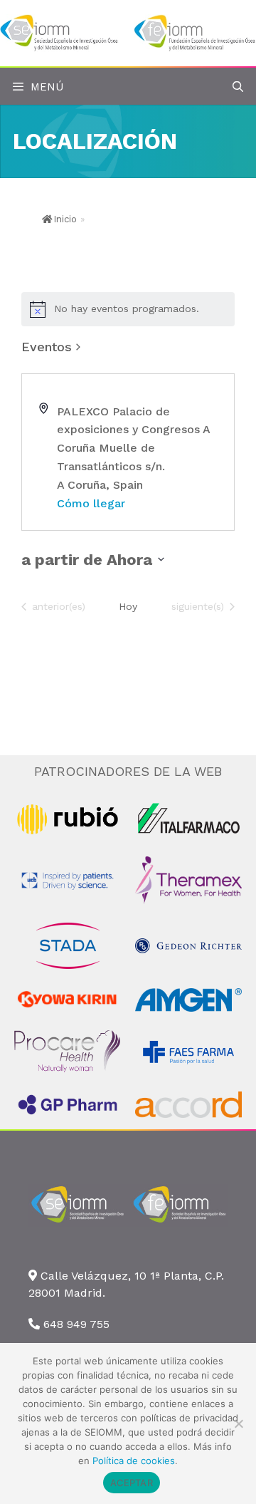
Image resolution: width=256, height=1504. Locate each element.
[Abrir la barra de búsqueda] (238, 87)
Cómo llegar (91, 503)
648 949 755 (76, 1324)
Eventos (46, 346)
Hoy (128, 606)
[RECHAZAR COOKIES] (238, 1423)
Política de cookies (133, 1460)
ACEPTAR (131, 1482)
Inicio (65, 219)
